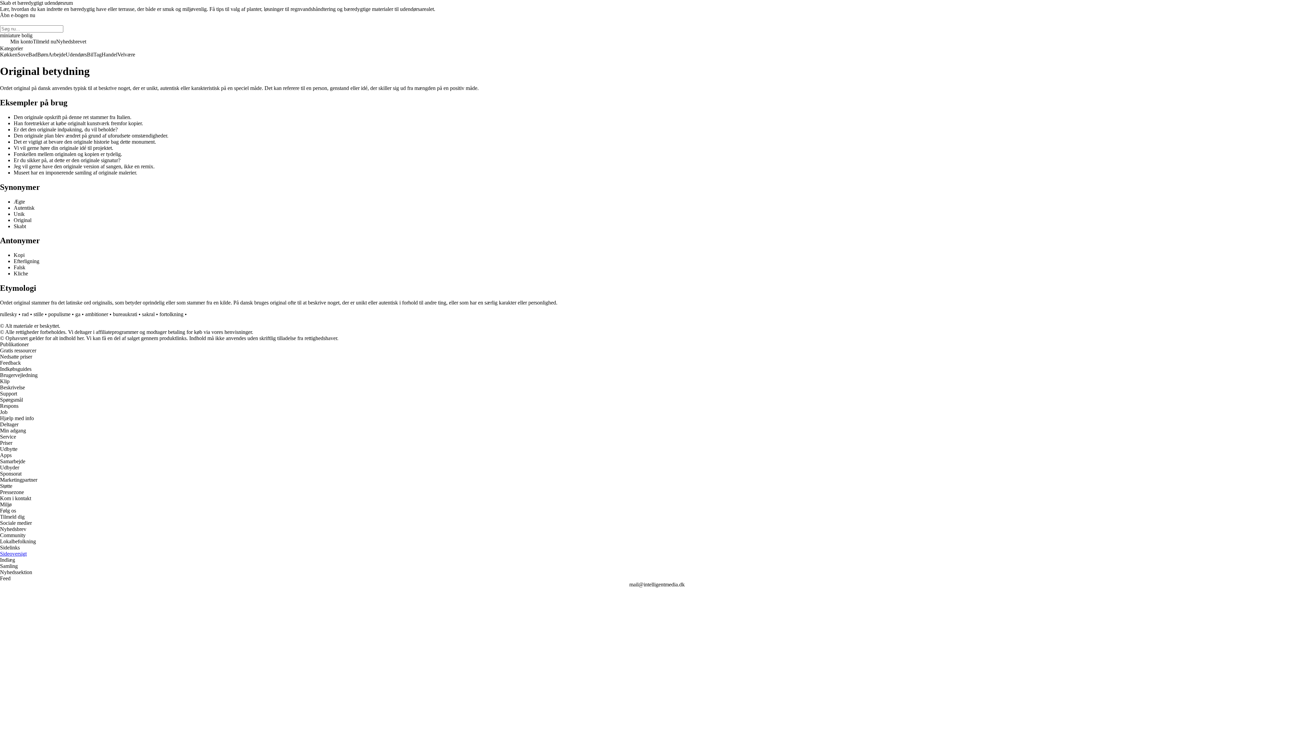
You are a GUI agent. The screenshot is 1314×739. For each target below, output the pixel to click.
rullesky (8, 314)
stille (38, 314)
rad (25, 314)
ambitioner (96, 314)
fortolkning (171, 314)
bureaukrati (125, 314)
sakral (148, 314)
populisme (59, 314)
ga (77, 314)
